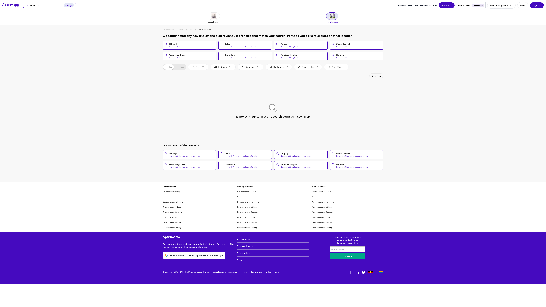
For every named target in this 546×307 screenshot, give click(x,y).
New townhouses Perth (321, 217)
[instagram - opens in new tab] (363, 272)
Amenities (336, 66)
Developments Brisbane (172, 207)
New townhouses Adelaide (322, 222)
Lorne (191, 29)
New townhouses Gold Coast (323, 196)
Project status (308, 66)
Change (69, 5)
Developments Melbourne (173, 202)
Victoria (181, 29)
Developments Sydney (171, 191)
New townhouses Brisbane (322, 207)
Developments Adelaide (172, 222)
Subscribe (347, 256)
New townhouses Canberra (322, 212)
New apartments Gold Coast (248, 196)
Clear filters (376, 76)
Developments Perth (171, 217)
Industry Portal (272, 271)
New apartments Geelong (247, 227)
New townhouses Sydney (321, 191)
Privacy (244, 271)
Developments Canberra (172, 212)
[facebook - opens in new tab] (351, 272)
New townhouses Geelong (322, 227)
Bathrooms (250, 66)
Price (198, 66)
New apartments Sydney (246, 191)
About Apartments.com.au (225, 271)
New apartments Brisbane (247, 207)
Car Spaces (278, 66)
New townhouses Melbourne (323, 202)
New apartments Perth (246, 217)
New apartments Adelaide (247, 222)
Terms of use (256, 271)
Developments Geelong (172, 227)
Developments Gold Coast (173, 196)
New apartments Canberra (247, 212)
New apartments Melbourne (248, 202)
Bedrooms (223, 66)
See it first (446, 5)
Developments (168, 29)
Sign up (536, 5)
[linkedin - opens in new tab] (357, 272)
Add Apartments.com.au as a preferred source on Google (196, 255)
